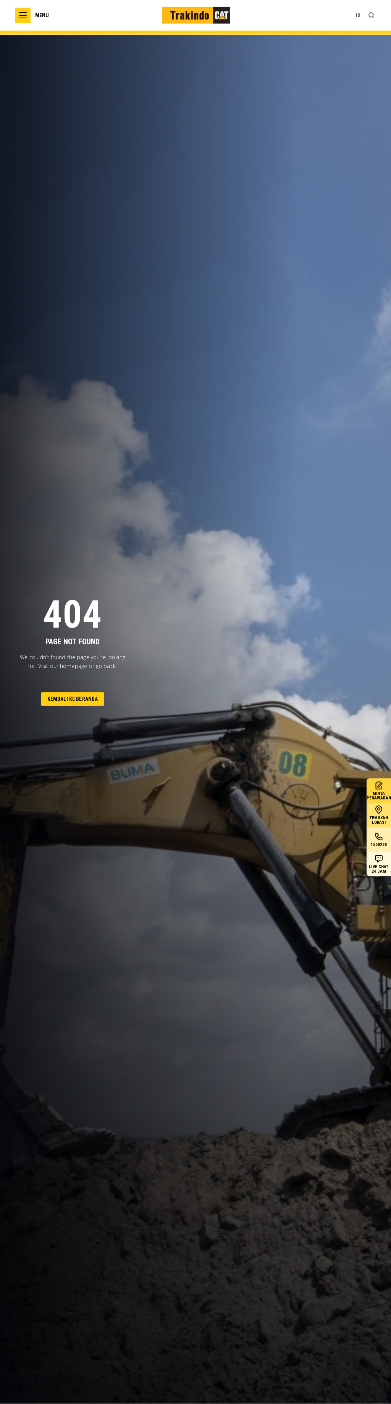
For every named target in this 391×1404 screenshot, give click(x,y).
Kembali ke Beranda (72, 699)
